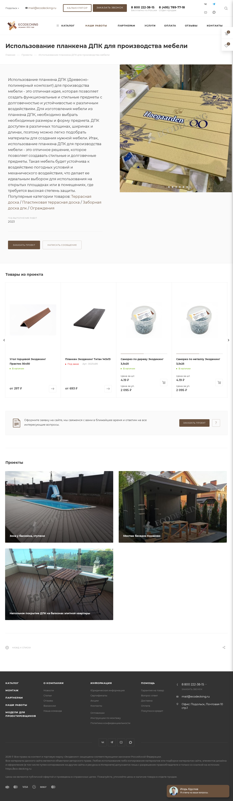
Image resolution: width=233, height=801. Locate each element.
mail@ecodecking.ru (42, 8)
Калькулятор (77, 7)
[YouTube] (206, 12)
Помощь (148, 683)
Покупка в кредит (152, 710)
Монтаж (12, 690)
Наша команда (53, 710)
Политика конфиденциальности (110, 723)
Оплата (145, 705)
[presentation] (4, 340)
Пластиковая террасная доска (51, 202)
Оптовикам (97, 712)
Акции (94, 700)
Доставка (147, 700)
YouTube (121, 742)
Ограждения (42, 208)
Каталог (12, 683)
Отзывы (48, 700)
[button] (165, 187)
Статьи (48, 695)
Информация (101, 683)
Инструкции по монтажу (105, 717)
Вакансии (50, 705)
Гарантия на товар (152, 690)
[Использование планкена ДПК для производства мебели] (176, 128)
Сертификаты (98, 695)
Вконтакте (102, 742)
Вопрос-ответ (149, 695)
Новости (49, 690)
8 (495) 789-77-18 (172, 9)
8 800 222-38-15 (144, 9)
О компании (54, 683)
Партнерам (14, 697)
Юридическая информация (107, 690)
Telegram (112, 742)
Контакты (96, 705)
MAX (214, 12)
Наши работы (16, 704)
